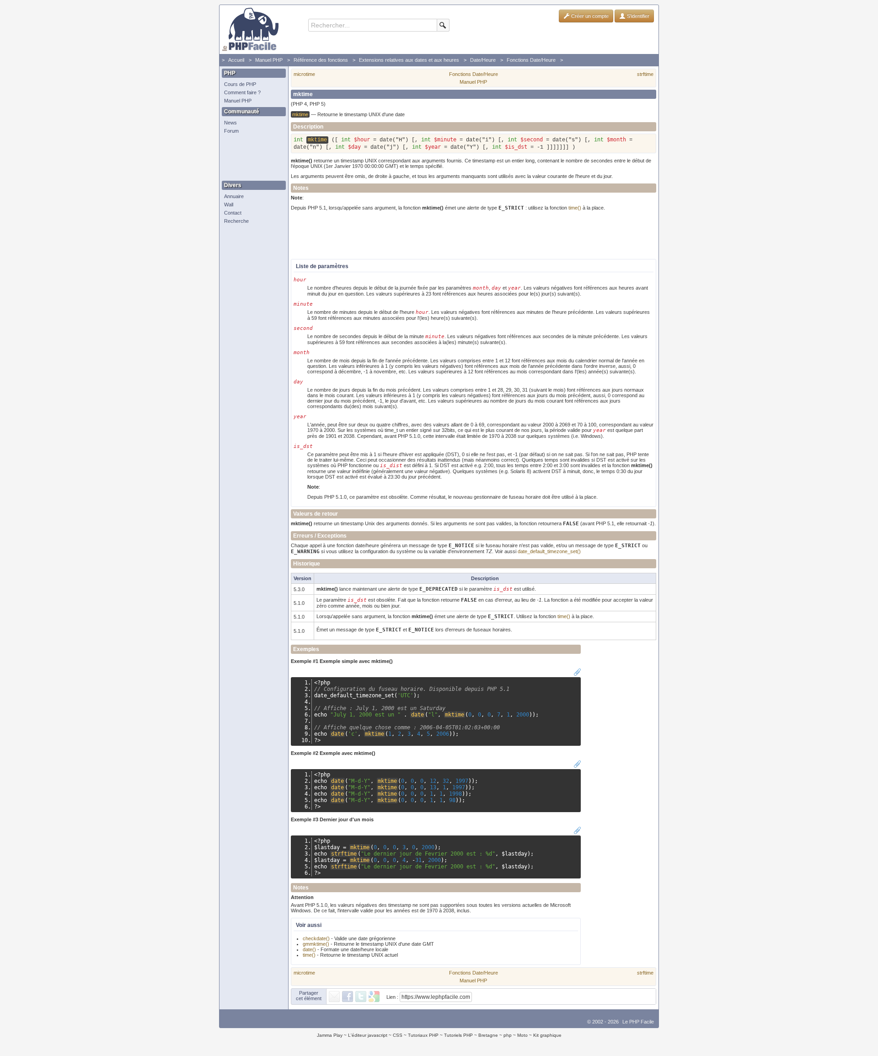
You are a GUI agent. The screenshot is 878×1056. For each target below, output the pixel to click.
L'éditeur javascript (367, 1035)
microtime (304, 74)
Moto (522, 1035)
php (507, 1035)
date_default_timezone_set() (549, 551)
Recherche (236, 221)
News (230, 122)
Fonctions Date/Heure (531, 60)
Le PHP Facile (638, 1021)
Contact (232, 213)
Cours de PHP (240, 84)
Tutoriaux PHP (423, 1035)
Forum (231, 131)
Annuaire (234, 196)
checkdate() (316, 938)
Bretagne (488, 1035)
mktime (454, 714)
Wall (228, 204)
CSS (397, 1035)
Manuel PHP (269, 60)
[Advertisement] (251, 157)
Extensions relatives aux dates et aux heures (409, 60)
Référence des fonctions (321, 60)
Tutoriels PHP (458, 1035)
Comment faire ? (242, 92)
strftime (645, 74)
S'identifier (637, 16)
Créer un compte (589, 16)
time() (574, 207)
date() (309, 949)
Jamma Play (330, 1035)
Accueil (236, 60)
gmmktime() (316, 944)
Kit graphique (547, 1035)
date (417, 714)
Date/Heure (483, 60)
